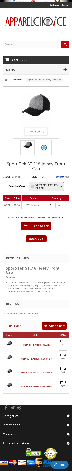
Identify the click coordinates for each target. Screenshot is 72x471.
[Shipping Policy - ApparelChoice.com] (36, 1)
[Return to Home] (6, 80)
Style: (35, 177)
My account (11, 434)
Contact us (54, 5)
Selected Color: (18, 186)
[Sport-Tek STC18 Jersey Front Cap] (27, 147)
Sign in (65, 5)
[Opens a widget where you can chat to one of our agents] (59, 465)
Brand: (7, 176)
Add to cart (57, 326)
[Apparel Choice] (36, 21)
